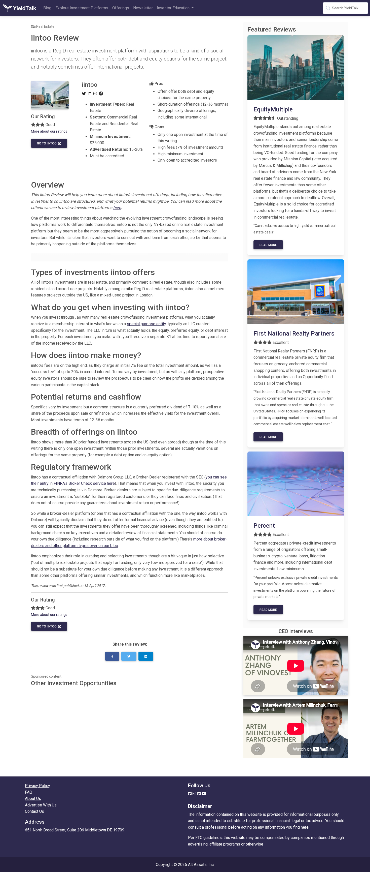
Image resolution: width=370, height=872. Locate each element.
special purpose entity (146, 323)
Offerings (120, 8)
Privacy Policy (37, 785)
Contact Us (34, 811)
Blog (47, 8)
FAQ (28, 792)
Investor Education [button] (174, 8)
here (117, 207)
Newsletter (143, 8)
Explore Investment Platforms (81, 8)
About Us (33, 798)
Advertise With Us (41, 805)
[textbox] (345, 8)
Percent (264, 525)
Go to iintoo (47, 143)
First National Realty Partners (294, 333)
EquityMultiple (273, 109)
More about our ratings (49, 131)
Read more (268, 245)
